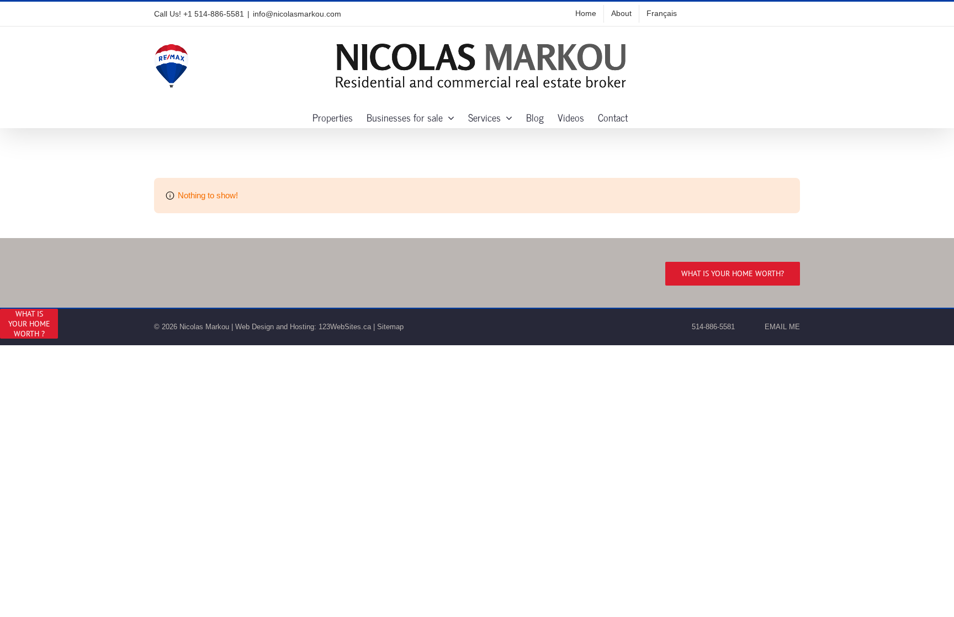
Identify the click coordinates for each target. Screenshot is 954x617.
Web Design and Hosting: (275, 327)
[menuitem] (661, 14)
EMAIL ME (780, 327)
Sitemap (390, 327)
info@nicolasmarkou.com (297, 13)
